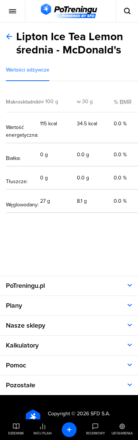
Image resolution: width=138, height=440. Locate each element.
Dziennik (16, 433)
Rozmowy (95, 433)
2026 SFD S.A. (93, 414)
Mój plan (42, 433)
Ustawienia (122, 433)
